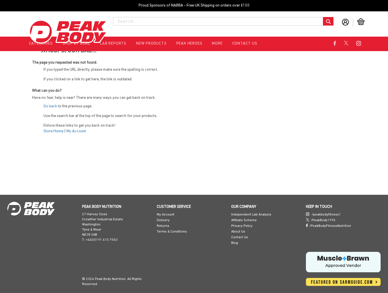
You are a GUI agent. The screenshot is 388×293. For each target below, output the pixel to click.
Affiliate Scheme (244, 220)
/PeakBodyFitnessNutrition (330, 226)
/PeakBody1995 (323, 220)
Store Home (37, 131)
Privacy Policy (242, 226)
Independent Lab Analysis (251, 214)
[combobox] (223, 21)
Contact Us (244, 43)
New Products (151, 43)
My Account (60, 131)
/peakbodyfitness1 (326, 214)
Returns (163, 226)
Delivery (163, 220)
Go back (34, 106)
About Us (238, 231)
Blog (234, 243)
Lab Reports (113, 43)
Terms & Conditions (172, 231)
